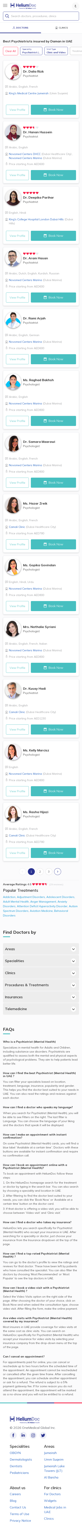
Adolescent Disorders (60, 897)
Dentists (16, 1466)
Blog (13, 1501)
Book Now (55, 110)
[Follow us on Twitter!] (43, 1435)
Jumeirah (50, 1453)
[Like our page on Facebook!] (13, 1435)
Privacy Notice (20, 1521)
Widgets (50, 1501)
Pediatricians (19, 1473)
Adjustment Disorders (31, 897)
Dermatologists (21, 1459)
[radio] (24, 67)
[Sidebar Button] (5, 5)
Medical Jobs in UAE (55, 1509)
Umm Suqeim (53, 1459)
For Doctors (52, 1494)
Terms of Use (19, 1514)
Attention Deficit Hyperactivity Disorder (43, 906)
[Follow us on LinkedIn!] (23, 1435)
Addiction (10, 897)
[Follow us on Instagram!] (33, 1435)
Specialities (14, 960)
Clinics (10, 973)
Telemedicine (16, 1009)
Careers (15, 1494)
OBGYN (15, 1453)
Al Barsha (51, 1477)
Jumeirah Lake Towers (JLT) (54, 1468)
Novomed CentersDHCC (40, 154)
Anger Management (44, 901)
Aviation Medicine (42, 911)
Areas (10, 949)
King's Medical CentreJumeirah (38, 93)
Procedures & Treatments (27, 985)
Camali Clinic (32, 527)
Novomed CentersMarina (35, 158)
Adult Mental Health (16, 901)
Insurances (14, 997)
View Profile (17, 110)
